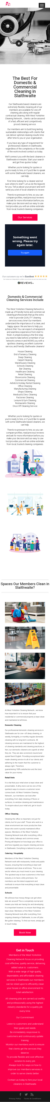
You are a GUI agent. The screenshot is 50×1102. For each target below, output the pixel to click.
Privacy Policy (15, 1098)
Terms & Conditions (32, 1098)
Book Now (25, 932)
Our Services (25, 217)
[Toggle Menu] (42, 5)
